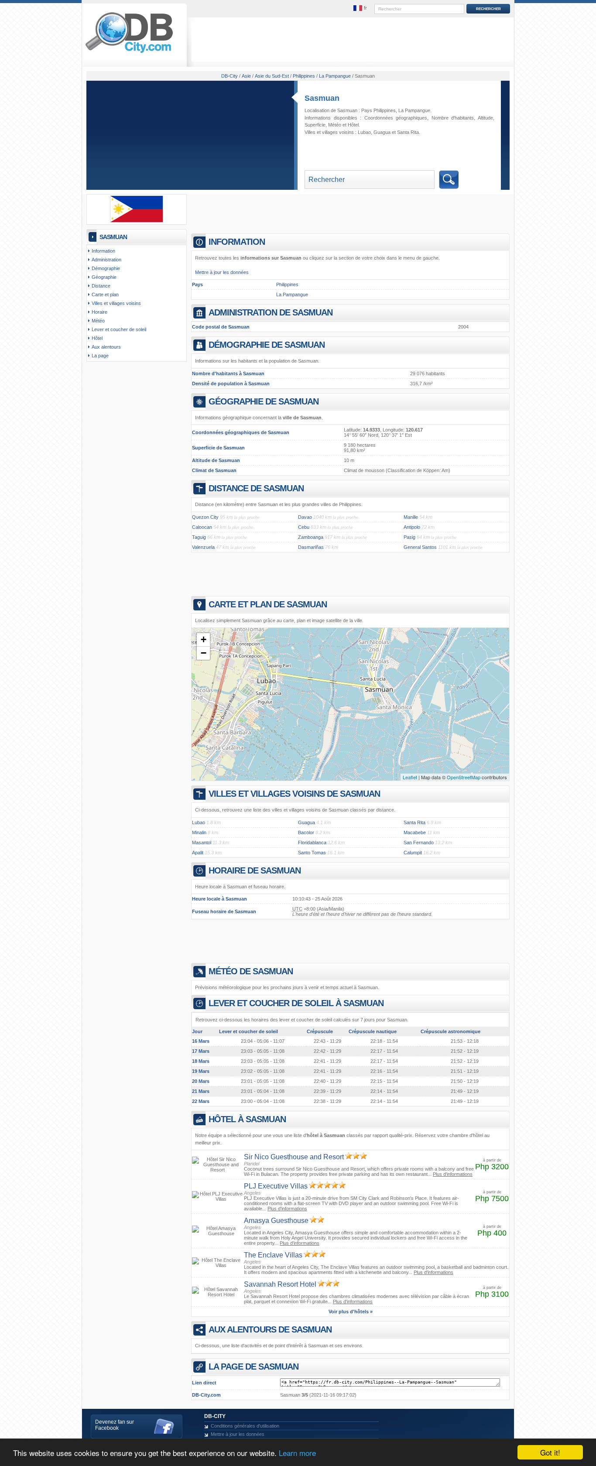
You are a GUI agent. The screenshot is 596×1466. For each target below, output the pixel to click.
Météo (334, 124)
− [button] (203, 652)
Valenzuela (203, 547)
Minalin (199, 832)
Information (103, 250)
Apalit (197, 852)
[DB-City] (129, 52)
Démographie (106, 268)
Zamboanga (310, 537)
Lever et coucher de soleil (119, 329)
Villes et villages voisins (116, 303)
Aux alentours (106, 346)
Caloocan (202, 527)
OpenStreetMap (463, 777)
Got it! (550, 1452)
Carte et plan (105, 294)
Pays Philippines (378, 110)
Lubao (364, 132)
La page (100, 355)
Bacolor (306, 832)
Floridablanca (312, 842)
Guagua (381, 132)
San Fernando (419, 842)
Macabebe (415, 832)
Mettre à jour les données (222, 272)
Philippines (287, 284)
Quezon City (205, 517)
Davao (305, 517)
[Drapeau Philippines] (136, 220)
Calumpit (413, 852)
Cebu (303, 527)
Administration (106, 259)
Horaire (99, 312)
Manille (411, 517)
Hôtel (353, 124)
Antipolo (412, 527)
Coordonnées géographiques (396, 117)
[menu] (360, 8)
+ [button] (203, 639)
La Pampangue (414, 110)
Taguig (199, 537)
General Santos (420, 547)
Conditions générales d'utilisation (245, 1425)
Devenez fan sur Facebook (114, 1425)
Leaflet (410, 777)
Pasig (409, 537)
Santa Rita (408, 132)
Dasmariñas (311, 547)
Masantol (201, 842)
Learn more (297, 1452)
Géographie (104, 277)
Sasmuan (322, 98)
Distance (101, 285)
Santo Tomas (312, 852)
